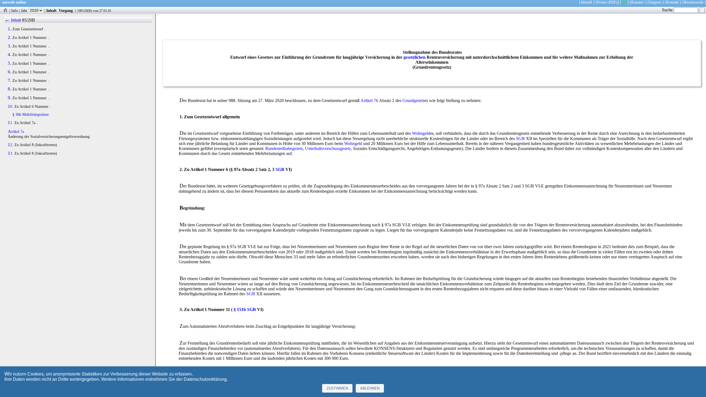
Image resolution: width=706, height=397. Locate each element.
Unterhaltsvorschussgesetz (328, 148)
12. (10, 145)
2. (9, 37)
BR (623, 2)
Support (655, 2)
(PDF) (612, 2)
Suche (668, 9)
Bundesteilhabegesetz (284, 148)
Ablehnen (369, 388)
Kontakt (672, 2)
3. (9, 46)
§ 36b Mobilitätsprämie (30, 114)
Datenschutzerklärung (205, 379)
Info (14, 10)
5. (9, 63)
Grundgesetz (413, 100)
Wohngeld (421, 133)
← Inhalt (13, 20)
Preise (601, 2)
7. (9, 80)
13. (10, 153)
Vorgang (66, 10)
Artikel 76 (369, 100)
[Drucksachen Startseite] (5, 10)
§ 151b (240, 309)
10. (10, 106)
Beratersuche (694, 2)
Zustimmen (337, 388)
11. (10, 122)
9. (9, 98)
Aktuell (586, 2)
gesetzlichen (414, 57)
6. (9, 72)
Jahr (24, 10)
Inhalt (51, 10)
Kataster (637, 2)
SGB (520, 138)
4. (9, 54)
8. (9, 89)
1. (9, 29)
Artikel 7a (16, 131)
